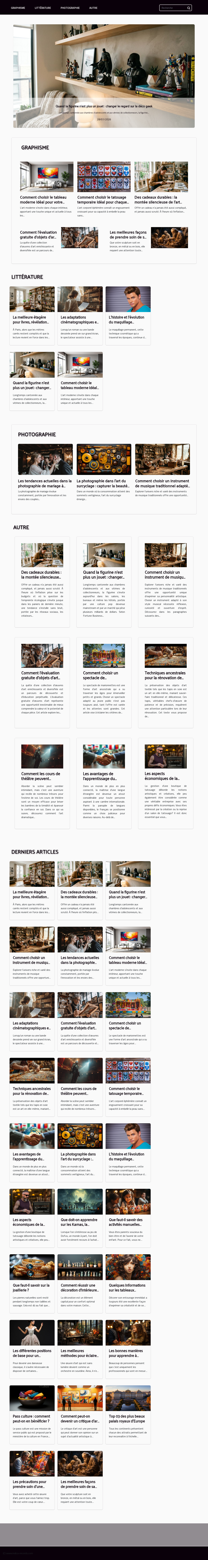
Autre (93, 8)
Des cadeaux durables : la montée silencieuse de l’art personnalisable (157, 201)
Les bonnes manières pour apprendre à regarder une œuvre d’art (126, 1357)
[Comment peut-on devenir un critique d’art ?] (80, 1398)
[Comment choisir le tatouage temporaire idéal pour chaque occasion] (104, 176)
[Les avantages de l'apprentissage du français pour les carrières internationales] (104, 756)
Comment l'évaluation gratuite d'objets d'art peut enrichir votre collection (38, 239)
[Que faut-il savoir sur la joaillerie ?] (32, 1267)
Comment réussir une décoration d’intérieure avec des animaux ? (79, 1290)
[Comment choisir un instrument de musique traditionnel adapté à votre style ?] (162, 459)
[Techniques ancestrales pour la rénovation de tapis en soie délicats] (166, 655)
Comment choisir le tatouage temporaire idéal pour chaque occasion (102, 201)
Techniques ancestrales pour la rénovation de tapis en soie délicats (165, 677)
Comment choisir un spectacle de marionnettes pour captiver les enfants (100, 680)
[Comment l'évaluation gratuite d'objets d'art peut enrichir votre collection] (79, 237)
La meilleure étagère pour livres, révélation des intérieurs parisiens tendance (31, 324)
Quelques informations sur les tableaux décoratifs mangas (127, 1290)
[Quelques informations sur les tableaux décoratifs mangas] (128, 1267)
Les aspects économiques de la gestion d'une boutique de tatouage (165, 781)
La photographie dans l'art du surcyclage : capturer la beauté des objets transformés (102, 485)
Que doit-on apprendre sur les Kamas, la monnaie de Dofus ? (79, 1224)
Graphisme (18, 8)
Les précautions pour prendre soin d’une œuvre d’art (29, 1486)
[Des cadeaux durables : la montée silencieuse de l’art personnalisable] (161, 176)
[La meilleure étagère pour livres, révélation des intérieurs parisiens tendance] (32, 299)
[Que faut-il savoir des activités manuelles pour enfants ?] (128, 1201)
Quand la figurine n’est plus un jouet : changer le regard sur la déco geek (31, 389)
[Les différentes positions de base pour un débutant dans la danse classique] (104, 76)
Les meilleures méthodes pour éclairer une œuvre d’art (79, 1355)
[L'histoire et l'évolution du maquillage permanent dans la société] (128, 299)
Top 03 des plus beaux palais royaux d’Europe (127, 1418)
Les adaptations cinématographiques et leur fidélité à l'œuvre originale (79, 324)
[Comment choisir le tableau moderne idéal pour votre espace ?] (46, 176)
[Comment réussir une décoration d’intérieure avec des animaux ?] (80, 1267)
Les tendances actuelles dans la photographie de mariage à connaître (45, 485)
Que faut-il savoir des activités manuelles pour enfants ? (126, 1224)
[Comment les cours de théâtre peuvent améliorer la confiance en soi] (42, 756)
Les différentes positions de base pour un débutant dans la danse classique (104, 106)
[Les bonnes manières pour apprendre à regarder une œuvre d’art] (128, 1332)
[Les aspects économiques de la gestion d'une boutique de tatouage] (166, 756)
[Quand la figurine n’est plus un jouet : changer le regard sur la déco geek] (32, 364)
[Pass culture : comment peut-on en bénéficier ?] (32, 1398)
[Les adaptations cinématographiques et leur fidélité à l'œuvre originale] (80, 299)
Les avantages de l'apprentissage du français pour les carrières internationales (104, 781)
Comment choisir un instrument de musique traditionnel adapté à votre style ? (162, 485)
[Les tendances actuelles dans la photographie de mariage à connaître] (45, 459)
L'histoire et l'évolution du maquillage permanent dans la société (126, 324)
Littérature (43, 8)
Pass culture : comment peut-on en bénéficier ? (31, 1418)
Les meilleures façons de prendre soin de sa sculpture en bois (128, 236)
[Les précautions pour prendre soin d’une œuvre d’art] (32, 1463)
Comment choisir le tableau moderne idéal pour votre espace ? (43, 201)
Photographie (70, 8)
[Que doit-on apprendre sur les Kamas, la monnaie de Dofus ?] (80, 1201)
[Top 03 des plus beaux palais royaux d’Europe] (128, 1398)
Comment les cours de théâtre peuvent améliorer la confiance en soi (40, 781)
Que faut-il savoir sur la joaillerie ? (31, 1287)
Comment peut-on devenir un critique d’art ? (80, 1421)
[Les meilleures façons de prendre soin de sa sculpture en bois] (169, 237)
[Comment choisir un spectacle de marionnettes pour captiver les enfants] (104, 655)
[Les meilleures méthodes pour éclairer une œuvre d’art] (80, 1332)
